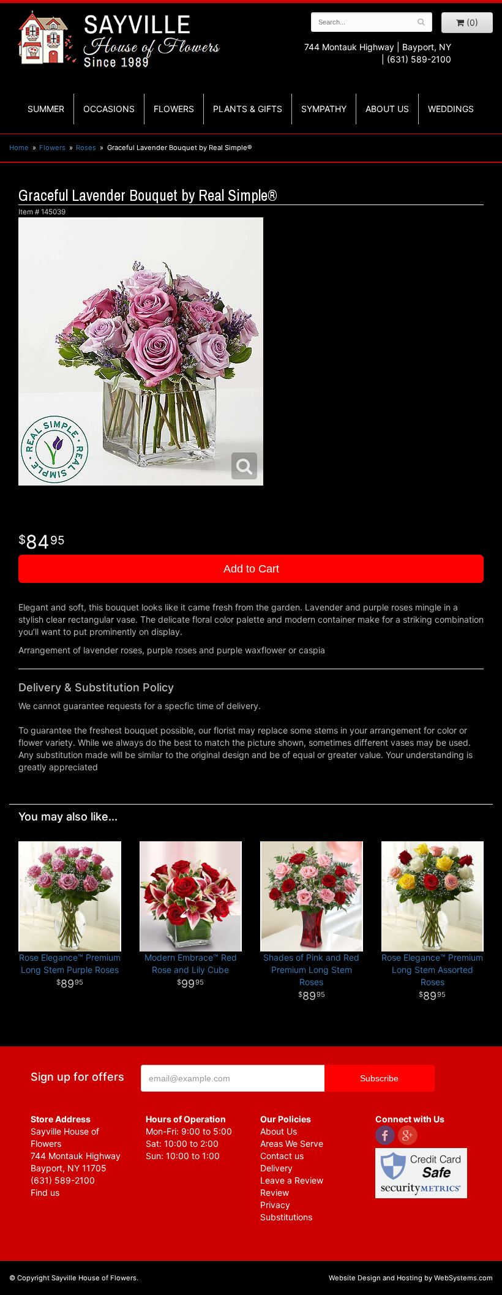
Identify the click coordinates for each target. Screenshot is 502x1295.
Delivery (276, 1168)
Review (274, 1192)
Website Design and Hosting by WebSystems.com (411, 1278)
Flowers (174, 108)
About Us (278, 1131)
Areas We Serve (291, 1143)
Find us (45, 1192)
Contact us (282, 1155)
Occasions (109, 108)
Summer (46, 108)
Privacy (275, 1204)
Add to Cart (251, 569)
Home (19, 147)
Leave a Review (291, 1180)
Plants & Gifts (247, 108)
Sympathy (324, 108)
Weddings (451, 108)
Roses (86, 147)
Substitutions (286, 1217)
